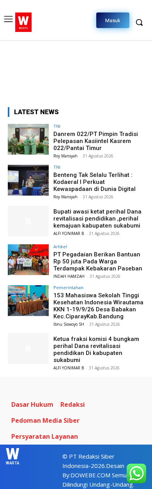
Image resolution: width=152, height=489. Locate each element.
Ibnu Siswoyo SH (68, 324)
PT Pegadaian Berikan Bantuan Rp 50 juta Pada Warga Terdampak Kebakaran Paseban (97, 261)
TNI (56, 126)
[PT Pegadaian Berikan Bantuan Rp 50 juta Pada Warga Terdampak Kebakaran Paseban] (28, 259)
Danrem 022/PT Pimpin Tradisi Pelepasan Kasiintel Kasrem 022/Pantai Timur (95, 141)
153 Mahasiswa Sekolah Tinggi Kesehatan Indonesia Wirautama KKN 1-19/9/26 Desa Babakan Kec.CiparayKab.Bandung (98, 306)
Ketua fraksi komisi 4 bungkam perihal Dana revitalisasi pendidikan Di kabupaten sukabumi (96, 349)
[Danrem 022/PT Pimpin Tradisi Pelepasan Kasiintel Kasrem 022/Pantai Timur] (28, 139)
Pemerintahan (68, 287)
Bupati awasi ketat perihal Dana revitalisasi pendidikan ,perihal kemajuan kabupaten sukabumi (97, 218)
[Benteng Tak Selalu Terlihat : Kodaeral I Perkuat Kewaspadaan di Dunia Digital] (28, 180)
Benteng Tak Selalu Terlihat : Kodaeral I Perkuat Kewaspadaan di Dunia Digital (94, 181)
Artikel (60, 246)
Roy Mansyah (65, 156)
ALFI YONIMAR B (68, 233)
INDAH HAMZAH (69, 276)
